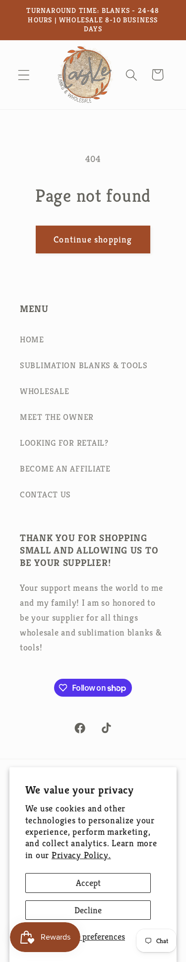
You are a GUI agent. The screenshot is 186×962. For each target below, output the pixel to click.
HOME (32, 339)
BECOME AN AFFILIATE (65, 469)
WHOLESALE (44, 391)
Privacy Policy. (81, 855)
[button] (24, 75)
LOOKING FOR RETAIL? (64, 443)
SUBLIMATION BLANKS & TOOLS (84, 365)
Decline (88, 910)
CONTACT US (45, 494)
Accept (88, 882)
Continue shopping (93, 239)
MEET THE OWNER (57, 417)
